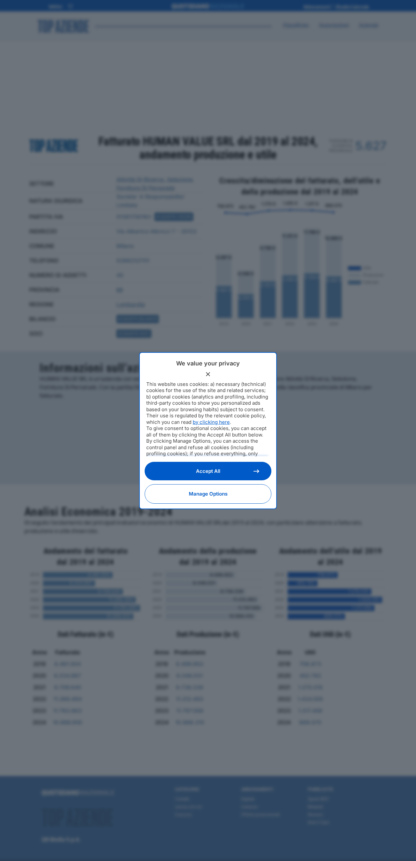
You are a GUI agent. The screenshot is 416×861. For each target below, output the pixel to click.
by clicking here (211, 422)
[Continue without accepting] (208, 374)
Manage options (208, 494)
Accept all (208, 471)
